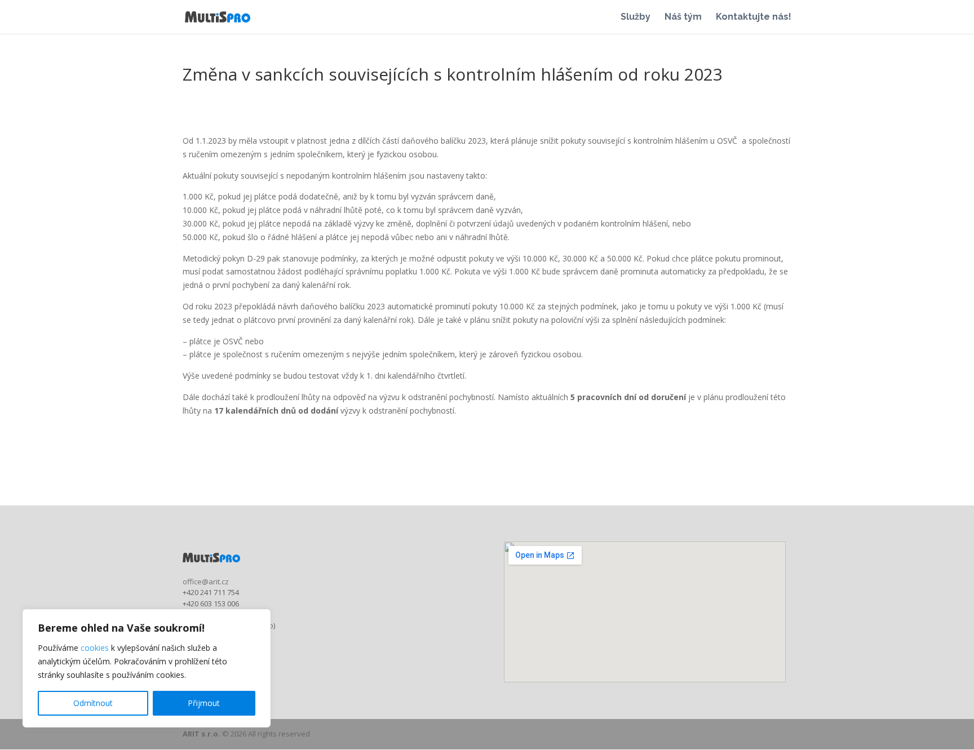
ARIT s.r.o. (201, 734)
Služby (635, 17)
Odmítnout (93, 703)
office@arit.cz (206, 581)
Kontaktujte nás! (753, 17)
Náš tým (683, 17)
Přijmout (204, 703)
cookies (95, 647)
